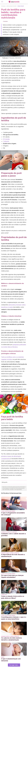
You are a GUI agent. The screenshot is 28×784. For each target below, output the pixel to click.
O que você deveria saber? (8, 511)
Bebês (2, 657)
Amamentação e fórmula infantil (10, 552)
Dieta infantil (21, 6)
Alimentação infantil (11, 6)
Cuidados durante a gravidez (9, 532)
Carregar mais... (14, 665)
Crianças (3, 6)
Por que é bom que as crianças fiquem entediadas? (12, 576)
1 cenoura (6, 141)
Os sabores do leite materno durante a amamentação (11, 639)
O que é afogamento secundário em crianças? (13, 514)
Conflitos (4, 594)
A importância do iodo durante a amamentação (13, 555)
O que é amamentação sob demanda (11, 660)
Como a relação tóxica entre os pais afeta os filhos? (12, 597)
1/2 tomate (6, 139)
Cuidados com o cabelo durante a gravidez (13, 534)
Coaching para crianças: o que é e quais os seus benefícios (13, 618)
